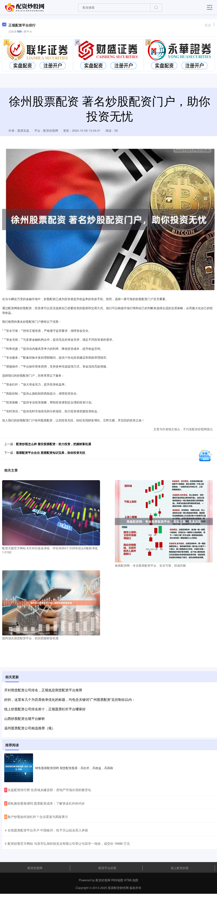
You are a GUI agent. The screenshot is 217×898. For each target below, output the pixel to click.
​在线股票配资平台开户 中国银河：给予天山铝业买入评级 (48, 830)
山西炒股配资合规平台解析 (24, 718)
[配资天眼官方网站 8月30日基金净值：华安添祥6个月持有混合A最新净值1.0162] (51, 512)
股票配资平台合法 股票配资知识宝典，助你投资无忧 (50, 452)
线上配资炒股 (180, 868)
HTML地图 (131, 880)
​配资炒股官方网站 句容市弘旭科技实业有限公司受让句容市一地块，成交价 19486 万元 (69, 843)
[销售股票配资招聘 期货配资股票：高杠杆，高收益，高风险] (18, 767)
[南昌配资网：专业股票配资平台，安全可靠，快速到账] (164, 521)
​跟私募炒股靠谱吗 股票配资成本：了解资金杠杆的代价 (46, 803)
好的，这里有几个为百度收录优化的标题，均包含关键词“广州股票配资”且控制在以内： (69, 699)
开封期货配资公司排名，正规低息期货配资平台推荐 (43, 690)
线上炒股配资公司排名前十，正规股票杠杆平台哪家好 (45, 709)
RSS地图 (117, 880)
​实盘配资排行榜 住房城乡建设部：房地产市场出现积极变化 (49, 789)
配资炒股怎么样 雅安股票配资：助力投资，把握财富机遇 (53, 444)
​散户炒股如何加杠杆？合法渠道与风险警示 (38, 816)
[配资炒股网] (25, 7)
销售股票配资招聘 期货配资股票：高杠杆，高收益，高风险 (74, 768)
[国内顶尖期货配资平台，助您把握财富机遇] (51, 602)
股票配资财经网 (118, 888)
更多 (207, 25)
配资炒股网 (35, 868)
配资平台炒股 (107, 868)
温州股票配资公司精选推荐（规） (29, 728)
